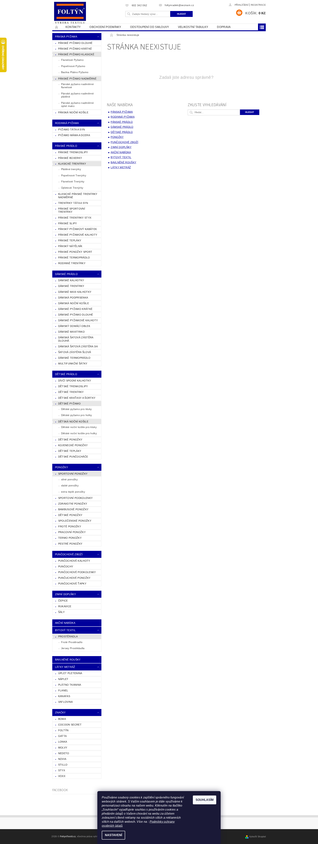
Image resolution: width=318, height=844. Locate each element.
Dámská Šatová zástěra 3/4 (78, 346)
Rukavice (64, 606)
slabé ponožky (70, 485)
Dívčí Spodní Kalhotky (74, 380)
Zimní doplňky (65, 594)
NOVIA (62, 758)
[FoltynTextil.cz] (70, 13)
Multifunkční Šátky (72, 363)
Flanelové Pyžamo (72, 59)
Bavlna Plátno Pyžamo (74, 72)
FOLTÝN (63, 730)
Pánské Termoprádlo (74, 257)
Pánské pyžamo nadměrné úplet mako (77, 104)
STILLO (63, 764)
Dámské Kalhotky (71, 280)
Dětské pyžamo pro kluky (76, 409)
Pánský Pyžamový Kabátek (77, 229)
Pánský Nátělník (70, 246)
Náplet (63, 679)
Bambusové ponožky (73, 509)
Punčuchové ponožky (74, 577)
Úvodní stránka (56, 27)
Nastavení (113, 835)
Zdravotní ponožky (72, 503)
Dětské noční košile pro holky (79, 433)
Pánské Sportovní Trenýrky (71, 210)
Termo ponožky (70, 537)
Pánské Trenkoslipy (73, 152)
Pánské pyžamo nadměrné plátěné (77, 95)
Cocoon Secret (70, 724)
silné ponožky (69, 479)
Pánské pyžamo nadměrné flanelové (77, 86)
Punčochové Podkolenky (77, 572)
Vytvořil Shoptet (257, 836)
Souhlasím (204, 799)
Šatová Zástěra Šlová (74, 352)
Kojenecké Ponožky (73, 445)
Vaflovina (65, 701)
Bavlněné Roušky (68, 659)
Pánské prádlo (66, 145)
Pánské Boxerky (70, 157)
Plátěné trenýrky (71, 169)
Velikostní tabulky (193, 26)
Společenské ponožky (74, 520)
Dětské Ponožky (70, 439)
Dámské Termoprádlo (74, 357)
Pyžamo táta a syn (71, 129)
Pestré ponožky (70, 543)
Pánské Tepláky (69, 240)
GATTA (62, 736)
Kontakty (73, 26)
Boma (62, 718)
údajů (118, 825)
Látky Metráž (65, 666)
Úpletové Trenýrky (72, 187)
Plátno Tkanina (69, 684)
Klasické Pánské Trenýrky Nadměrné (77, 195)
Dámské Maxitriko (71, 331)
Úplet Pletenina (70, 673)
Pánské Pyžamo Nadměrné (77, 78)
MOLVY (62, 747)
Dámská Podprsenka (73, 297)
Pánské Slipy (67, 223)
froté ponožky (69, 526)
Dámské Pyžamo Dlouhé (75, 314)
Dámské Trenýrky (71, 286)
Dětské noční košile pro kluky (79, 427)
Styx (61, 770)
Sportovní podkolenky (75, 497)
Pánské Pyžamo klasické (76, 54)
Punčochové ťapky (72, 583)
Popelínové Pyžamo (73, 66)
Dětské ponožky (70, 515)
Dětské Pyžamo (69, 403)
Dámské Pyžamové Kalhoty (78, 320)
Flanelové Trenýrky (72, 181)
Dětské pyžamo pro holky (76, 415)
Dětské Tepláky (69, 450)
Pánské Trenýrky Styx (74, 217)
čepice (63, 600)
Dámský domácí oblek (74, 326)
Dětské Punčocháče (73, 456)
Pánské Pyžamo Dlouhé (75, 43)
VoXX (61, 776)
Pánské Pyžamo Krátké (75, 48)
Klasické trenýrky (72, 163)
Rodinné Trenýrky (71, 263)
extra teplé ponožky (73, 491)
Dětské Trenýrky (71, 391)
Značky (60, 712)
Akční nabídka (65, 622)
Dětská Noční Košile (73, 421)
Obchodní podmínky (105, 26)
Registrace (258, 5)
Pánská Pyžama (66, 36)
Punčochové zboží (69, 554)
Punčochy (65, 566)
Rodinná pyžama (67, 123)
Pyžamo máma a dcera (74, 135)
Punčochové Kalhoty (74, 560)
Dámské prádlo (66, 274)
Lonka (62, 741)
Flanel (63, 690)
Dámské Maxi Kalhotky (74, 291)
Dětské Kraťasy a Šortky (76, 397)
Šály (61, 612)
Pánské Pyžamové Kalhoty (77, 234)
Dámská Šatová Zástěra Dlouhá (75, 339)
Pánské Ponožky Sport (75, 251)
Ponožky (61, 467)
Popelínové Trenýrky (73, 175)
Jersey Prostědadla (73, 648)
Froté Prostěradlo (71, 642)
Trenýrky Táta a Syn (73, 202)
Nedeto (63, 753)
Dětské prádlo (66, 374)
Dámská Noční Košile (73, 303)
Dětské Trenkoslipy (73, 386)
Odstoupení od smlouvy (149, 26)
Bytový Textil (65, 630)
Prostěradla (68, 636)
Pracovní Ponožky (72, 532)
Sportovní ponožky (72, 473)
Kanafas (64, 696)
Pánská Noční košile (73, 112)
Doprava (224, 26)
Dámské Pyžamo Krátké (75, 308)
